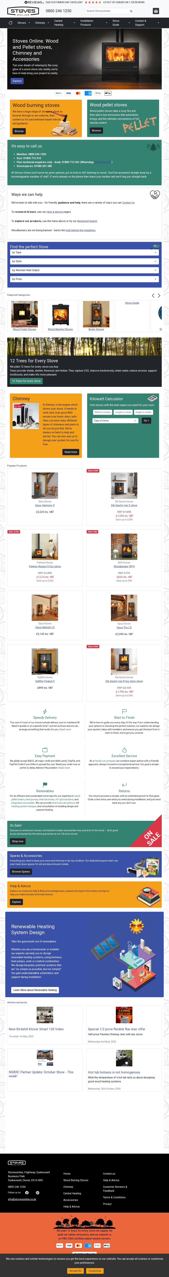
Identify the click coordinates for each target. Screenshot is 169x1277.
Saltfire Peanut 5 (44, 681)
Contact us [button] (109, 1173)
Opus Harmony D (45, 505)
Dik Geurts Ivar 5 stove (124, 505)
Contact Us (128, 202)
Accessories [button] (70, 1200)
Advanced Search (87, 221)
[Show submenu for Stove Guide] (129, 23)
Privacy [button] (107, 1204)
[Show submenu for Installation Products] (107, 23)
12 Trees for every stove (26, 381)
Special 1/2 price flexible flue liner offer (116, 1029)
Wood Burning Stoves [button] (75, 1180)
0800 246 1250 (58, 11)
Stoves (22, 22)
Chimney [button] (68, 1186)
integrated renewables (23, 803)
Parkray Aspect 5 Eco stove (45, 566)
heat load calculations (63, 803)
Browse (19, 131)
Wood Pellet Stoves (24, 329)
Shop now (17, 841)
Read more (71, 452)
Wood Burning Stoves (60, 329)
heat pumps (32, 799)
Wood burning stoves (36, 105)
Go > (146, 420)
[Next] (159, 295)
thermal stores (46, 799)
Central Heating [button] (72, 1193)
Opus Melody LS (45, 627)
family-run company (105, 761)
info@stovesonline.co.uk (22, 1199)
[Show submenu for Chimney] (48, 23)
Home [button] (66, 1173)
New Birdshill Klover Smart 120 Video (36, 1029)
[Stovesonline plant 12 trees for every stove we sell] (84, 1221)
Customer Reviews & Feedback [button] (115, 1188)
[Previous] (153, 295)
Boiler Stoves (96, 329)
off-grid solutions (64, 799)
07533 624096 (102, 162)
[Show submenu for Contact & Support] (158, 23)
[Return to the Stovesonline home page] (24, 11)
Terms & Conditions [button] (114, 1197)
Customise (95, 1270)
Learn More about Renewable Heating (35, 990)
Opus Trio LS (124, 627)
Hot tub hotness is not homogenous (114, 1072)
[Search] (131, 11)
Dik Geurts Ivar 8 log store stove (124, 681)
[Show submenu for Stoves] (29, 23)
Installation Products (86, 22)
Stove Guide (116, 22)
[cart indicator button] (156, 11)
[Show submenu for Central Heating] (74, 23)
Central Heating (58, 22)
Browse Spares (21, 871)
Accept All (75, 1270)
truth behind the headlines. (81, 230)
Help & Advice (55, 211)
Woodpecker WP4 (124, 566)
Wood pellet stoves (108, 105)
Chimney (40, 22)
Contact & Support (140, 22)
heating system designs (24, 806)
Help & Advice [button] (71, 1206)
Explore (17, 81)
